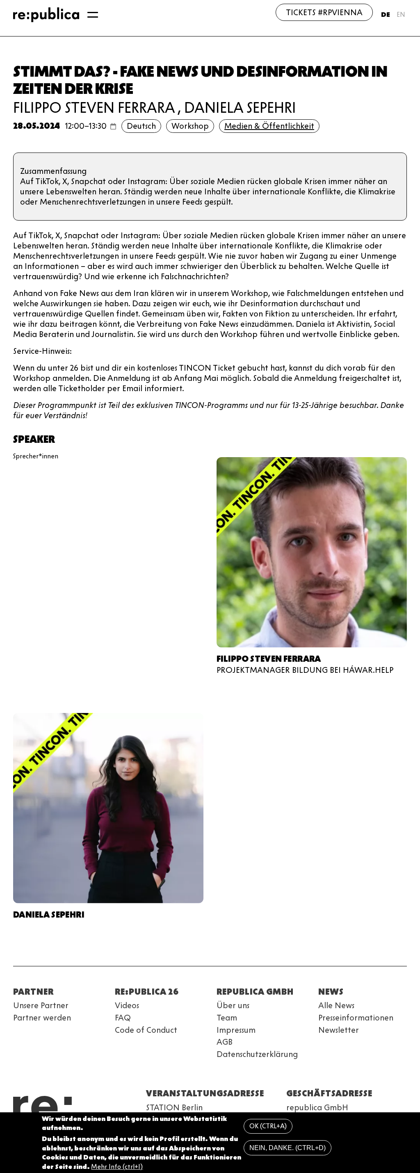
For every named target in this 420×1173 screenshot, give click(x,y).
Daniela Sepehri (240, 107)
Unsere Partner (40, 1005)
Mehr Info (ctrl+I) (117, 1167)
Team (227, 1018)
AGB (225, 1042)
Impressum (236, 1030)
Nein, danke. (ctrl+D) (287, 1147)
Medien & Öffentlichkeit (269, 126)
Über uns (233, 1005)
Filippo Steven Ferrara (94, 107)
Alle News (336, 1005)
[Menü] (92, 15)
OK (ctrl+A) (268, 1126)
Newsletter (338, 1030)
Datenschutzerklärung (257, 1054)
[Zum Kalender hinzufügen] (113, 126)
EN (401, 14)
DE (385, 14)
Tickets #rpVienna (324, 12)
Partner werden (42, 1018)
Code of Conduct (146, 1030)
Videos (127, 1005)
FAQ (123, 1018)
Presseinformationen (355, 1018)
